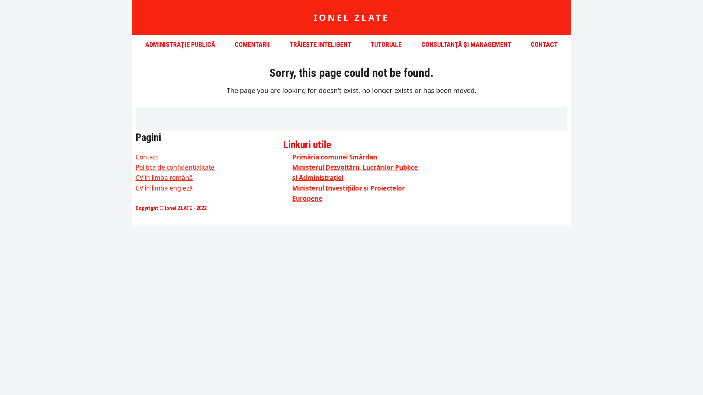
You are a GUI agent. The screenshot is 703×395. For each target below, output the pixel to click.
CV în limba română (164, 177)
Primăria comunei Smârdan (334, 157)
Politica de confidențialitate (175, 167)
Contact (146, 157)
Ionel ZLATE (351, 17)
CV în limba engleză (164, 188)
